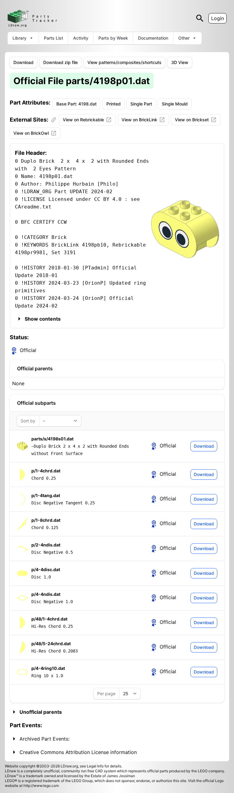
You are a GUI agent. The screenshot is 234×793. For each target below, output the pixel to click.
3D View (179, 62)
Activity (80, 38)
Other (184, 38)
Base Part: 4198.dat (76, 103)
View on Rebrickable (83, 119)
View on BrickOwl (31, 133)
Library (19, 38)
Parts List (53, 38)
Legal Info (95, 766)
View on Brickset (192, 119)
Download (23, 62)
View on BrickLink (139, 119)
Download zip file (60, 62)
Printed (113, 103)
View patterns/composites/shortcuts (124, 62)
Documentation (153, 38)
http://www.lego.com (41, 785)
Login (217, 18)
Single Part (141, 103)
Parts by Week (113, 38)
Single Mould (175, 103)
